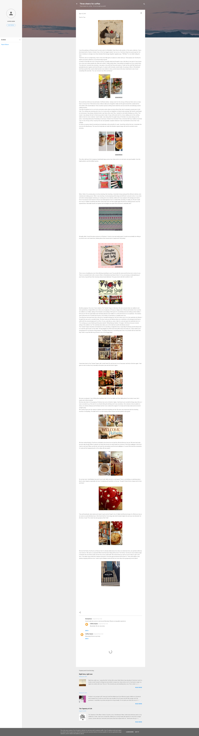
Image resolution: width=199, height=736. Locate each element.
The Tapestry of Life (85, 708)
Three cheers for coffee (90, 4)
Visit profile (11, 25)
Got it (137, 732)
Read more (138, 687)
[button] (141, 13)
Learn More (130, 732)
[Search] (144, 4)
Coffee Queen (94, 623)
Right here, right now (85, 674)
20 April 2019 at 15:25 (103, 623)
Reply (86, 630)
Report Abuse (5, 44)
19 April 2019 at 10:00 (97, 618)
